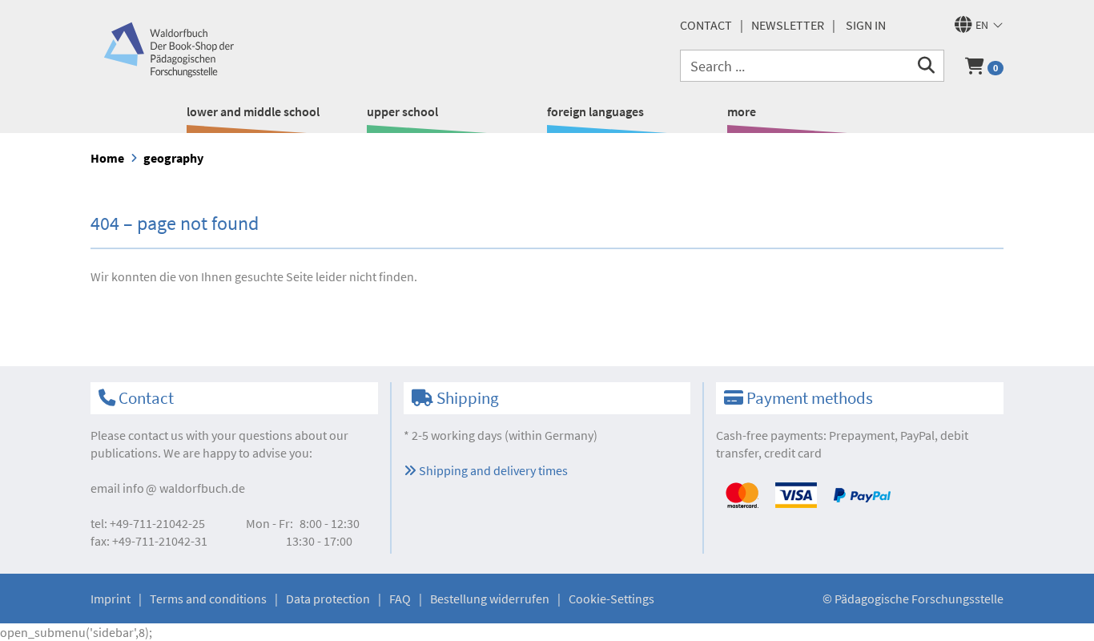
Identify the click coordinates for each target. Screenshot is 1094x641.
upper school (402, 111)
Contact (706, 25)
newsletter (787, 25)
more (741, 111)
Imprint (110, 599)
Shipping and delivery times (492, 470)
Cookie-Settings (611, 599)
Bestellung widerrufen (489, 599)
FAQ (400, 599)
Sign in (866, 25)
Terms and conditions (208, 599)
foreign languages (595, 111)
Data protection (328, 599)
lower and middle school (253, 111)
